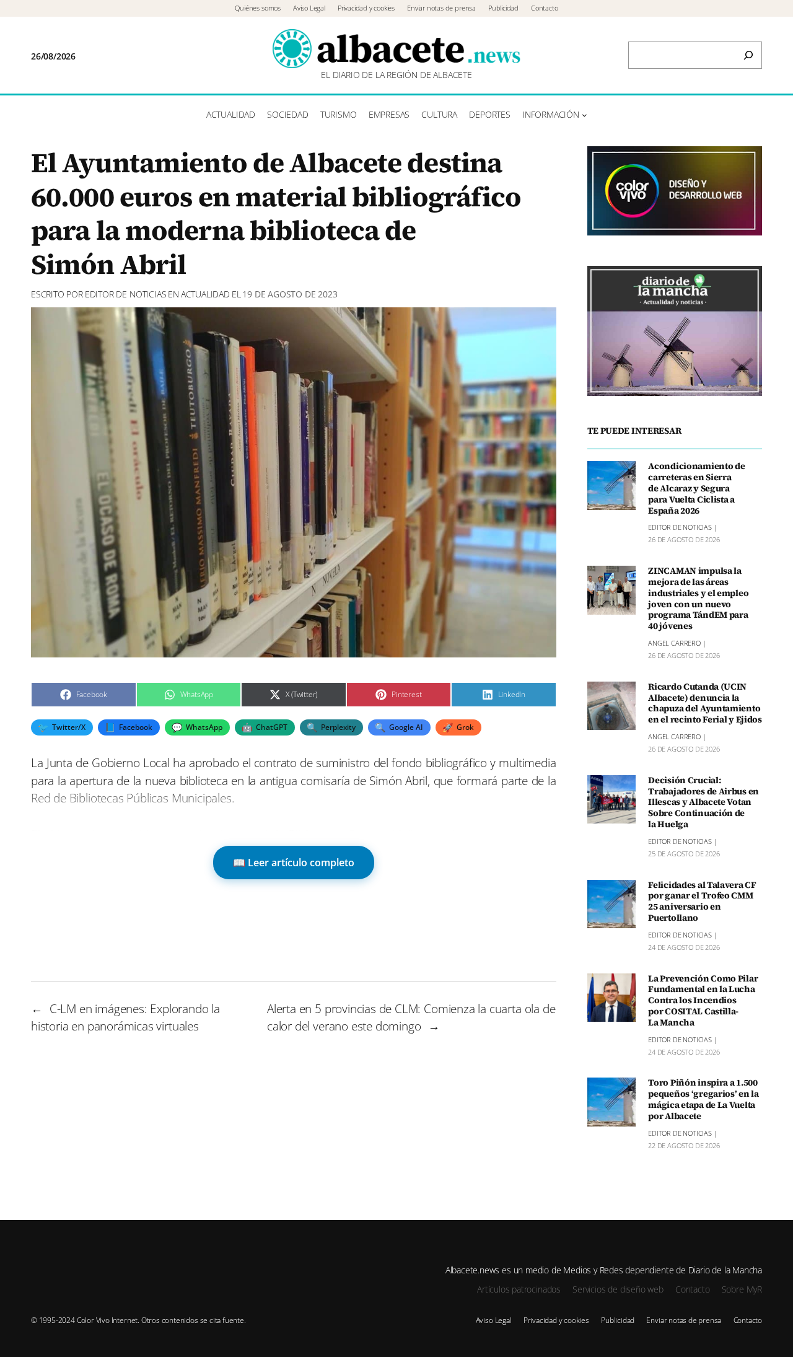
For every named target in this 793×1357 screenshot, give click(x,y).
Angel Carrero (674, 643)
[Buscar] (748, 55)
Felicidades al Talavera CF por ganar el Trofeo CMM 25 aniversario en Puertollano (702, 902)
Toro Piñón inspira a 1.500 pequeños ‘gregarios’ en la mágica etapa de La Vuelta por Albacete (703, 1100)
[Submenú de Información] (584, 115)
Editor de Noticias (126, 294)
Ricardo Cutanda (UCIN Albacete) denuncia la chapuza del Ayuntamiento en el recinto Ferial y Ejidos (705, 704)
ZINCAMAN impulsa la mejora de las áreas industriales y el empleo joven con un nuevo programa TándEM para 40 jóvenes (698, 599)
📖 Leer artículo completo (293, 862)
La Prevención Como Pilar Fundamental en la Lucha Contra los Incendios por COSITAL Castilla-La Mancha (703, 1001)
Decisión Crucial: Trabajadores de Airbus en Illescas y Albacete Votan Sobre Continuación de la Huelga (703, 802)
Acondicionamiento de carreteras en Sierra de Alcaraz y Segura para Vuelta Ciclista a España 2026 (696, 488)
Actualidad (205, 294)
